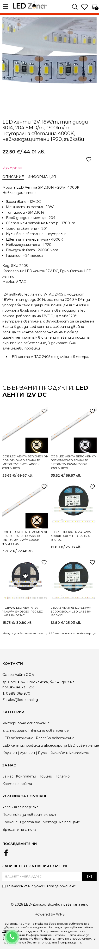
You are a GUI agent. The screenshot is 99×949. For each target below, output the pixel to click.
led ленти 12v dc (45, 391)
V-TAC (21, 282)
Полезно (62, 776)
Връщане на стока (19, 829)
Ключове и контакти (69, 753)
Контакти (26, 776)
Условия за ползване (20, 807)
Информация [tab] (41, 177)
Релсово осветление (55, 738)
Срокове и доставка (21, 822)
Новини (45, 776)
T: (3, 693)
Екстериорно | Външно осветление (35, 730)
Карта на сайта (17, 784)
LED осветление (17, 738)
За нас (7, 776)
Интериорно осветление (26, 723)
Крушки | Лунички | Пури (24, 753)
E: (4, 700)
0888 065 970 (18, 934)
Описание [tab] (13, 177)
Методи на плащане (61, 822)
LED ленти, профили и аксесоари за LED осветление (50, 745)
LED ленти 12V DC (41, 271)
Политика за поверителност (29, 814)
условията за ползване (55, 886)
